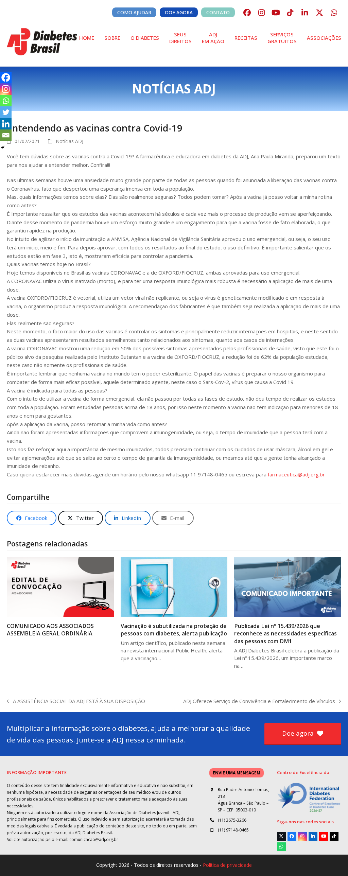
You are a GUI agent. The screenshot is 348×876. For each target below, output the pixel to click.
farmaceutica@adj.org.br (296, 474)
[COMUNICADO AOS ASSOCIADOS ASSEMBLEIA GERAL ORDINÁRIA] (60, 586)
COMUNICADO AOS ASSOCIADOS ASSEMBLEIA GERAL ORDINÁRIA (50, 629)
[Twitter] (6, 112)
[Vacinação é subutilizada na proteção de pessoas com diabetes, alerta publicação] (174, 586)
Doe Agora (179, 12)
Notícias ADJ (69, 141)
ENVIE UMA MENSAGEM (236, 773)
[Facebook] (6, 77)
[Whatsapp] (6, 100)
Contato (218, 12)
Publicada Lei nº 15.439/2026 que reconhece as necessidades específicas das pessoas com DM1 (285, 633)
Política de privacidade (227, 865)
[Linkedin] (6, 123)
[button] (31, 518)
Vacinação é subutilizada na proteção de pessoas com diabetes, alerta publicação (174, 629)
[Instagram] (6, 89)
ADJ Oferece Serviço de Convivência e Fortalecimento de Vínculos (259, 701)
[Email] (6, 135)
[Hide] (2, 147)
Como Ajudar (134, 12)
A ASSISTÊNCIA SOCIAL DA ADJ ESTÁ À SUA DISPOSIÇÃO (76, 701)
